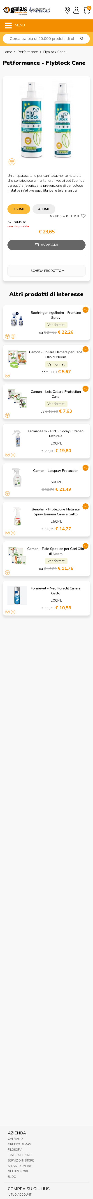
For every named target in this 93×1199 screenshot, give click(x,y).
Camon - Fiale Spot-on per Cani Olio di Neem (55, 551)
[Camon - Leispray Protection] (17, 477)
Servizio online (20, 1166)
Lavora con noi (20, 1155)
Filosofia (15, 1150)
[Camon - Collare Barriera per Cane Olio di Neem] (17, 359)
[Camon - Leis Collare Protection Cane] (17, 398)
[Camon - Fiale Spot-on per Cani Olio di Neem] (17, 555)
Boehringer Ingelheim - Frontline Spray (55, 315)
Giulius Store (18, 1171)
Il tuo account (19, 1195)
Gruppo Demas (19, 1144)
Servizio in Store (21, 1161)
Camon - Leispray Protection (55, 470)
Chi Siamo (15, 1139)
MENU (19, 25)
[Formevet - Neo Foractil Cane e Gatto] (17, 595)
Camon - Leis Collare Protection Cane (56, 394)
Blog (12, 1177)
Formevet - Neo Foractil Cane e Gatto (56, 591)
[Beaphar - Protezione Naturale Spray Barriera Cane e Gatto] (17, 516)
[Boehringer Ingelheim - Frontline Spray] (17, 319)
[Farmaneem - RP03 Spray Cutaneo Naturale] (17, 438)
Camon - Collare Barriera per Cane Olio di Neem (55, 355)
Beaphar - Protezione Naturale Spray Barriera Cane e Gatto (56, 512)
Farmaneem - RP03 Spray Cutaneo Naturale (56, 434)
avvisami (49, 244)
